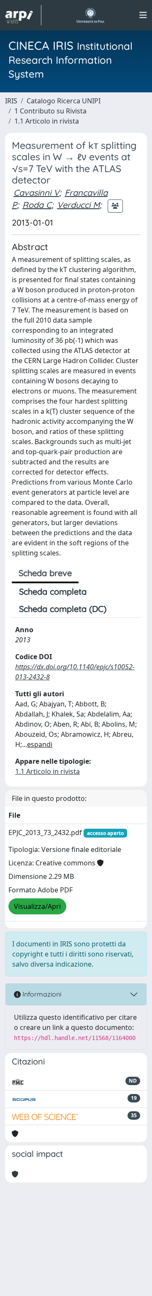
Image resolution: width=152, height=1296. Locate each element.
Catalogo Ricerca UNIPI (63, 100)
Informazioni (41, 994)
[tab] (121, 609)
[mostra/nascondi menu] (143, 15)
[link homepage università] (90, 15)
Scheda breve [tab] (45, 573)
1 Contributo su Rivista (50, 111)
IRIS (11, 100)
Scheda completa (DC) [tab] (62, 609)
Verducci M (78, 204)
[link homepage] (23, 15)
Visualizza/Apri (37, 906)
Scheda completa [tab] (53, 591)
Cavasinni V (36, 192)
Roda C (37, 204)
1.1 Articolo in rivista (46, 121)
